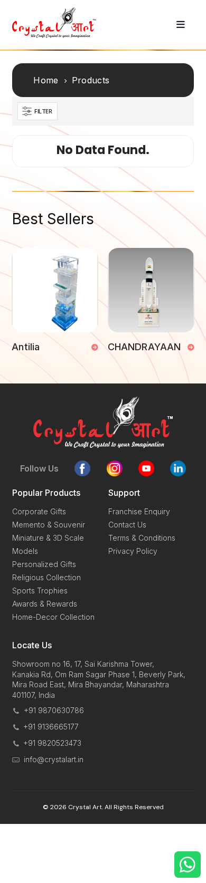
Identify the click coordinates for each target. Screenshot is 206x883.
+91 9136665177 (51, 726)
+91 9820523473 (52, 742)
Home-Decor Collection (53, 616)
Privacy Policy (132, 550)
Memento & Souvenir (48, 524)
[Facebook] (82, 468)
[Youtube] (146, 468)
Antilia (26, 346)
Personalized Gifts (44, 564)
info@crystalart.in (53, 759)
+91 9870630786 (54, 710)
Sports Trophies (40, 590)
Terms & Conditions (141, 537)
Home (45, 80)
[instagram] (115, 468)
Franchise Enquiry (139, 511)
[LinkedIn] (178, 468)
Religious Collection (46, 577)
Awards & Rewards (44, 603)
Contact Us (127, 524)
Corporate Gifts (39, 511)
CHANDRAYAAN (144, 346)
